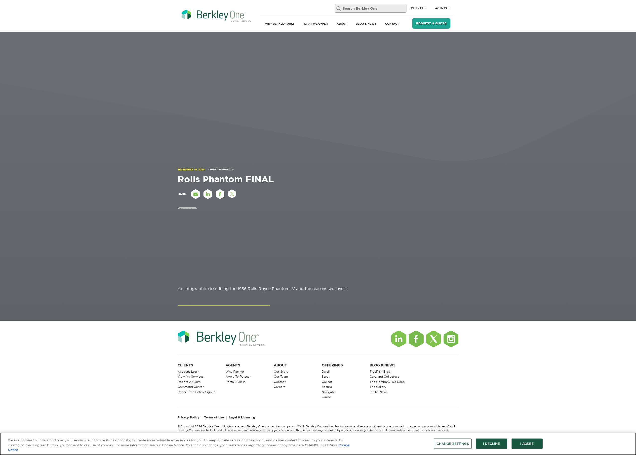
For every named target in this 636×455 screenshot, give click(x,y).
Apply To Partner (238, 376)
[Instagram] (450, 339)
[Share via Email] (195, 194)
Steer (326, 376)
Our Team (281, 376)
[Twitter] (433, 339)
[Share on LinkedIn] (208, 194)
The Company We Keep (387, 381)
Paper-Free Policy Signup (196, 392)
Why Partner (235, 371)
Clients (417, 8)
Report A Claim (189, 381)
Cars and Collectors (384, 376)
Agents (441, 8)
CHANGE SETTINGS (453, 443)
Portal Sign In (235, 381)
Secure (327, 386)
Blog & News (366, 23)
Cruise (326, 397)
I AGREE (527, 443)
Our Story (281, 371)
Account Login (188, 371)
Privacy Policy (188, 417)
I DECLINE (491, 443)
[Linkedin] (398, 339)
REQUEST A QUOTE (431, 23)
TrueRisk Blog (380, 371)
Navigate (328, 392)
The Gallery (378, 386)
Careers (279, 386)
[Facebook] (416, 339)
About (342, 23)
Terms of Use (214, 417)
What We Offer (315, 23)
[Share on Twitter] (232, 194)
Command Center (191, 386)
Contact (392, 23)
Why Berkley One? (279, 23)
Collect (327, 381)
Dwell (326, 371)
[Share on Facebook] (220, 194)
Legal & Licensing (242, 417)
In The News (379, 392)
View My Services (190, 376)
